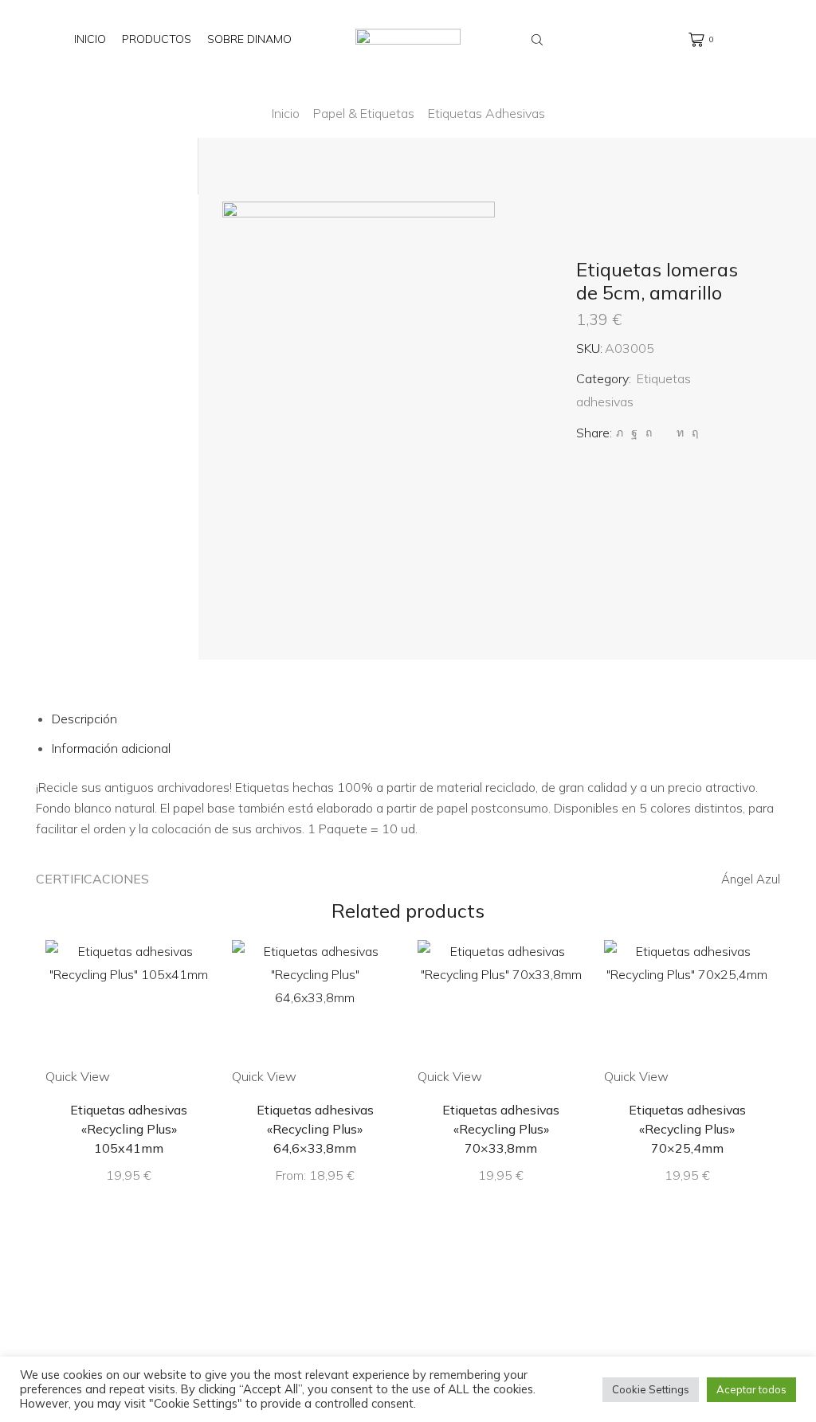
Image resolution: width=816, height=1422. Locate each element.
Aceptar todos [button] (751, 1389)
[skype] (693, 432)
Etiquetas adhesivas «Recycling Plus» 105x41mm (128, 1129)
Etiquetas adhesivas (486, 113)
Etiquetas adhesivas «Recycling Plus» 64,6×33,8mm (315, 1129)
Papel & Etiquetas (363, 113)
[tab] (84, 719)
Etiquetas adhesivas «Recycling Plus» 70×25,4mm (687, 1129)
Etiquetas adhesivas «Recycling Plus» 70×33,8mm (500, 1129)
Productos (156, 39)
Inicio (90, 39)
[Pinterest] (648, 432)
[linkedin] (680, 432)
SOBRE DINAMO (249, 39)
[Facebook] (634, 432)
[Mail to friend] (664, 432)
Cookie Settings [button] (650, 1389)
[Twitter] (619, 432)
